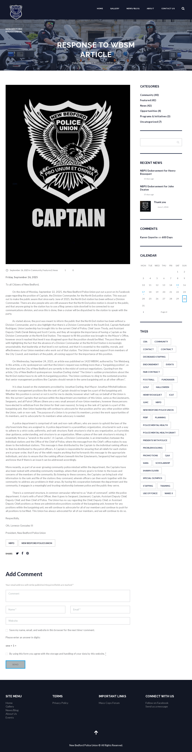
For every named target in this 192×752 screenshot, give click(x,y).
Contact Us (168, 8)
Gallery (114, 8)
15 (177, 285)
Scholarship (163, 463)
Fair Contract (151, 372)
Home (100, 8)
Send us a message (157, 706)
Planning (160, 417)
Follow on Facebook (157, 702)
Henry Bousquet (152, 395)
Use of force (150, 493)
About (150, 8)
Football (148, 379)
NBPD (11, 543)
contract (167, 349)
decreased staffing (154, 356)
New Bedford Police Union (37, 543)
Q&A (167, 455)
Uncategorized (149, 121)
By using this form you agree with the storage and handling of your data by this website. (57, 653)
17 (143, 292)
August (164, 312)
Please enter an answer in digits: (23, 637)
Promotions (150, 455)
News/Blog (133, 8)
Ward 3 (169, 493)
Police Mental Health (155, 425)
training (165, 486)
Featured (47, 270)
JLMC (145, 402)
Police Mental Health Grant (159, 432)
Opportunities (148, 110)
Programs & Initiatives (153, 116)
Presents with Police (155, 440)
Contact (148, 349)
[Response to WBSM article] (68, 174)
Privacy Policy (60, 702)
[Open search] (183, 8)
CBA (145, 341)
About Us (11, 713)
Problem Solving (153, 448)
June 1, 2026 (163, 207)
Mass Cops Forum (109, 702)
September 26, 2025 (19, 270)
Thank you (160, 202)
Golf (146, 387)
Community (86, 63)
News (55, 270)
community (161, 341)
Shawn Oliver (151, 470)
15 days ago (149, 194)
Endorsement (151, 364)
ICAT (171, 395)
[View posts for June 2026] (143, 312)
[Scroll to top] (96, 732)
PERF (145, 417)
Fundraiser (168, 379)
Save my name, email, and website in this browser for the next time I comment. (52, 630)
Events (170, 364)
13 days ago (149, 179)
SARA (145, 463)
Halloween (162, 387)
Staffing (148, 486)
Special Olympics (152, 478)
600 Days (167, 237)
